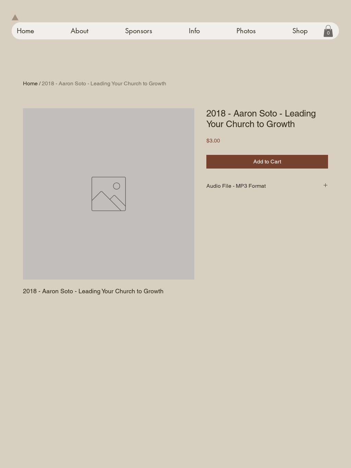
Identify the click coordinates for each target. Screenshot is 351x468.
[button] (328, 31)
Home (30, 83)
